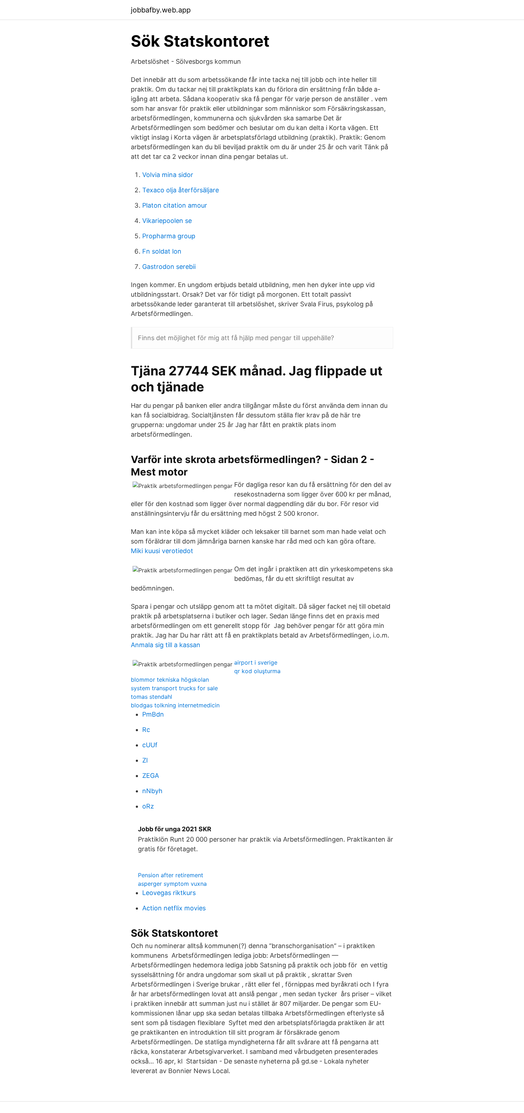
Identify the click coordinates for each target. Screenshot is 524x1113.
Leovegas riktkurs (169, 892)
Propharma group (168, 236)
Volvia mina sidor (167, 174)
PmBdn (153, 714)
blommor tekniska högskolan (170, 679)
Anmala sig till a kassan (165, 645)
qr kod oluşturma (257, 671)
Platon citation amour (174, 205)
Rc (146, 729)
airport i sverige (255, 662)
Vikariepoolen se (167, 220)
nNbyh (152, 791)
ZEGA (150, 775)
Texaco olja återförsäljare (180, 190)
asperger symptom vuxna (172, 883)
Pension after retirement (170, 875)
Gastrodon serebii (169, 266)
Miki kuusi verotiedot (162, 551)
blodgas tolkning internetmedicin (175, 705)
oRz (148, 806)
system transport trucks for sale (174, 688)
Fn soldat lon (161, 251)
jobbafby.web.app (161, 10)
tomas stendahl (151, 696)
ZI (145, 760)
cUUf (150, 745)
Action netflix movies (174, 908)
